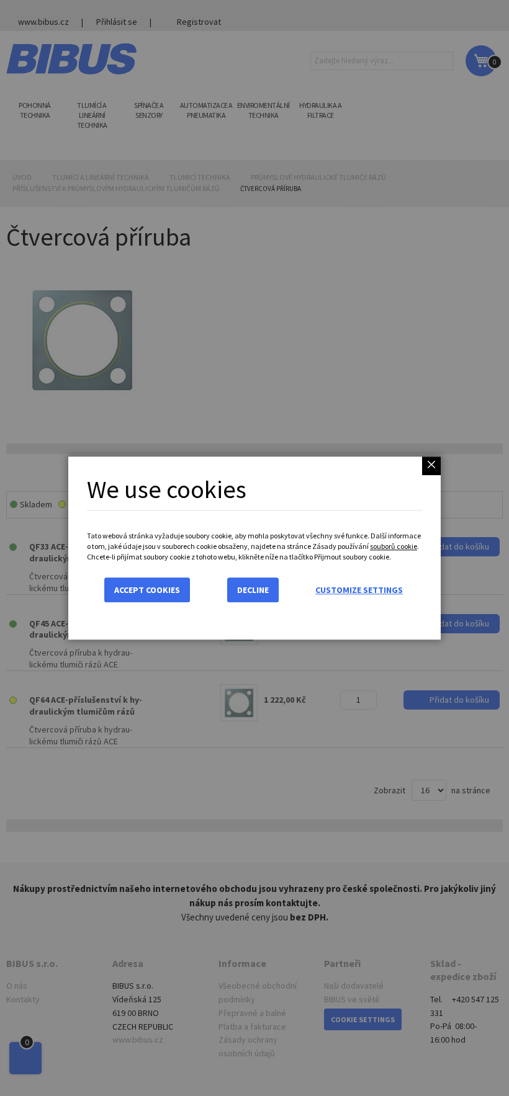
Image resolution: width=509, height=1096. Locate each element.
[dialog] (254, 548)
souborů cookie (393, 546)
